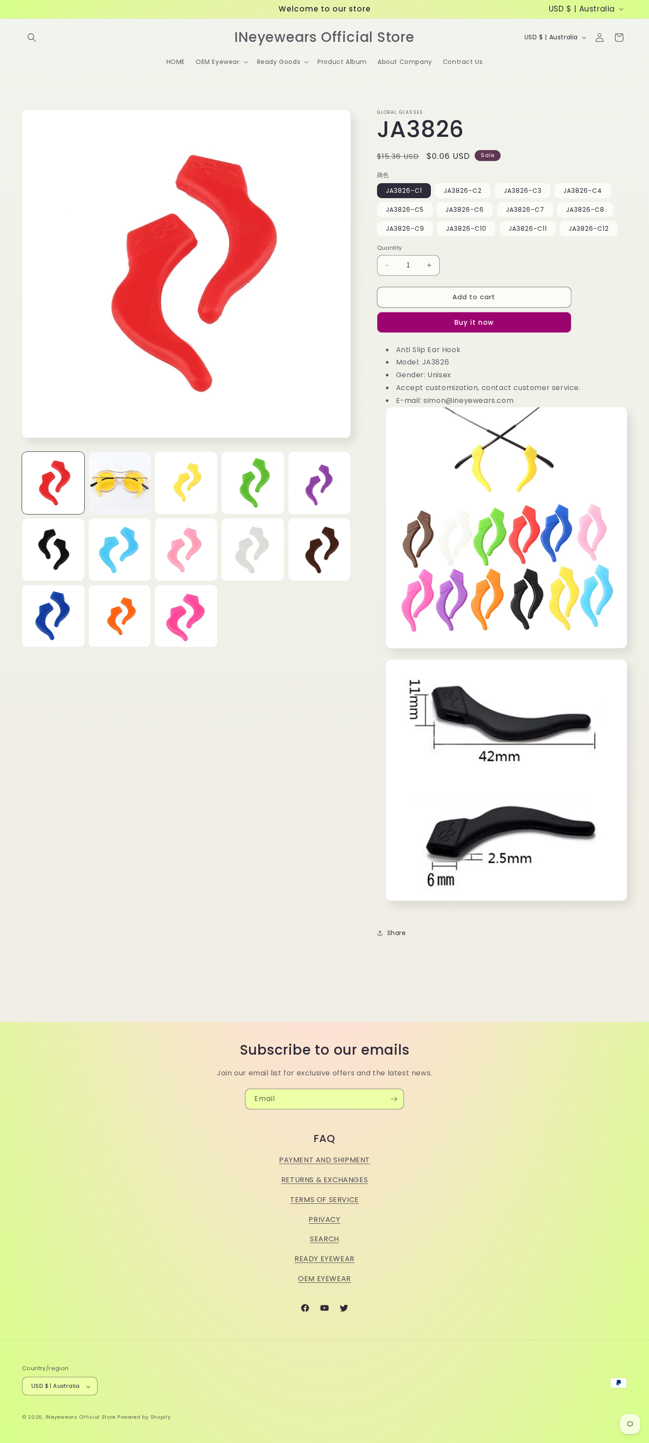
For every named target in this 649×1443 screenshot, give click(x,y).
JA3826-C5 (405, 209)
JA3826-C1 (404, 190)
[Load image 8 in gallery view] (186, 550)
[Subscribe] (394, 1099)
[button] (32, 37)
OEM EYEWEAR (324, 1278)
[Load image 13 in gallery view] (186, 616)
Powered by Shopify (144, 1417)
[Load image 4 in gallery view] (253, 483)
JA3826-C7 (525, 209)
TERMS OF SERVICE (324, 1199)
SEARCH (324, 1239)
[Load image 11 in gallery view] (53, 616)
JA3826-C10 (466, 228)
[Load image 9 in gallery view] (253, 550)
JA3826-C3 (523, 190)
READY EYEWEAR (324, 1259)
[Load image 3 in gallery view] (186, 483)
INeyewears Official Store (80, 1417)
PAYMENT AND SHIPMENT (324, 1160)
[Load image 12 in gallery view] (120, 616)
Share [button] (396, 932)
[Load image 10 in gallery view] (319, 550)
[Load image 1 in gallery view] (53, 483)
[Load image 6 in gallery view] (53, 550)
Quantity (389, 248)
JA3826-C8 (585, 209)
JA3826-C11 (528, 228)
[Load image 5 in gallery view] (319, 483)
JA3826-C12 (589, 228)
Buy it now (474, 322)
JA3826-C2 (463, 190)
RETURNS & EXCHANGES (324, 1179)
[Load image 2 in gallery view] (120, 483)
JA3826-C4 (582, 190)
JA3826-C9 (405, 228)
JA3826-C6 (464, 209)
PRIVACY (324, 1219)
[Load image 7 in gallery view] (120, 550)
